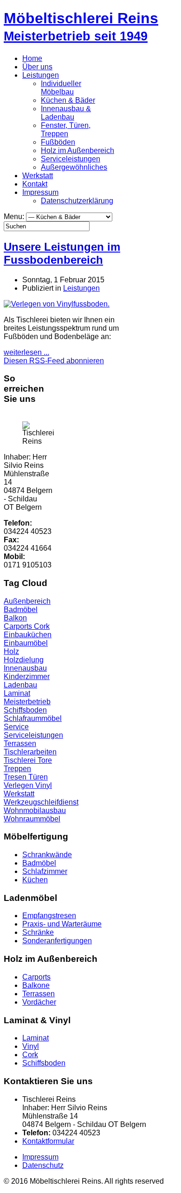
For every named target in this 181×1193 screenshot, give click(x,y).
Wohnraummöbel (32, 819)
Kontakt (34, 184)
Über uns (37, 67)
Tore (45, 760)
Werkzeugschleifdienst (41, 802)
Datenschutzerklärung (77, 201)
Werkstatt (37, 176)
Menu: (15, 216)
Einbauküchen (28, 635)
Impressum (40, 192)
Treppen (17, 769)
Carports (19, 626)
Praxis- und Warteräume (62, 924)
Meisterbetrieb (27, 702)
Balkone (36, 985)
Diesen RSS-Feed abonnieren (54, 361)
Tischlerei (21, 760)
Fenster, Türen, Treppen (65, 129)
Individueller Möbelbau (61, 88)
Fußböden (58, 142)
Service (16, 727)
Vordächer (39, 1002)
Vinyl (43, 785)
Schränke (38, 932)
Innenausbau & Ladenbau (66, 113)
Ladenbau (20, 685)
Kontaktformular (48, 1141)
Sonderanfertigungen (57, 941)
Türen (38, 777)
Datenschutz (43, 1165)
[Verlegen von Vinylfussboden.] (57, 304)
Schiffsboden (25, 710)
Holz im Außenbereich (77, 150)
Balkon (15, 618)
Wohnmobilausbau (35, 810)
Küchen (35, 880)
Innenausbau (25, 668)
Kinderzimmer (27, 676)
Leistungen (40, 75)
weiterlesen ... (26, 352)
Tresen (16, 777)
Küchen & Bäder (68, 100)
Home (32, 58)
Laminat (17, 693)
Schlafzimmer (44, 871)
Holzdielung (24, 660)
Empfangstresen (49, 916)
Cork (42, 626)
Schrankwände (47, 855)
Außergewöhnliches (74, 167)
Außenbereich (27, 601)
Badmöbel (21, 609)
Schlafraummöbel (33, 718)
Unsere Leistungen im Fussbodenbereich (62, 253)
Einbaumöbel (26, 643)
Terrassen (20, 743)
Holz (11, 651)
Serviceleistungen (70, 159)
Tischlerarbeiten (30, 752)
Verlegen (19, 785)
